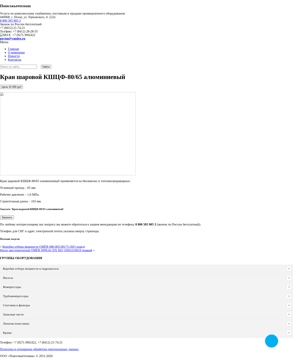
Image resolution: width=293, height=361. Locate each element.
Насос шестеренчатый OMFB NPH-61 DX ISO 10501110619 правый (46, 250)
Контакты (14, 59)
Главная (13, 49)
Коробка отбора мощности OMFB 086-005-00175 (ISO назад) (43, 246)
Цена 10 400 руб (11, 86)
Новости (14, 56)
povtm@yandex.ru (12, 38)
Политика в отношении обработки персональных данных (39, 349)
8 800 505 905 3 (10, 20)
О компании (16, 52)
